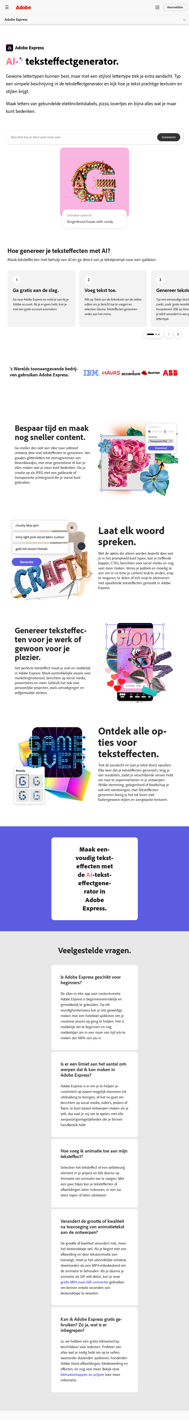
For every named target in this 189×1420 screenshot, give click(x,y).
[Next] (178, 334)
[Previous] (168, 334)
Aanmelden (175, 7)
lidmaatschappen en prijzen (82, 1374)
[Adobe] (23, 7)
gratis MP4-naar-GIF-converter (84, 1282)
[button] (157, 7)
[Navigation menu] (7, 7)
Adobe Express (16, 19)
